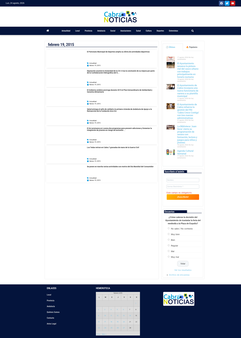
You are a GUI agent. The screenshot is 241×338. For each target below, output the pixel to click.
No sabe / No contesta (182, 228)
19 (117, 322)
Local (77, 31)
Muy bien (175, 234)
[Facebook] (221, 3)
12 (117, 315)
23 (99, 328)
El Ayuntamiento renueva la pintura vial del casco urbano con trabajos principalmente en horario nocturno (187, 70)
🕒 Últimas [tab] (170, 47)
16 (99, 322)
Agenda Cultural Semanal (185, 152)
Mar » (104, 334)
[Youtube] (232, 3)
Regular (174, 245)
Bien (173, 240)
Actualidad (66, 31)
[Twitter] (227, 3)
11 (111, 315)
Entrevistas (173, 31)
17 (105, 322)
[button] (193, 31)
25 (111, 328)
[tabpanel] (183, 108)
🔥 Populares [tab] (191, 47)
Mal (172, 251)
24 (105, 328)
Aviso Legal (51, 324)
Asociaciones (125, 31)
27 (124, 328)
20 (124, 322)
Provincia (88, 31)
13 (124, 315)
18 (111, 322)
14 (130, 315)
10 (105, 315)
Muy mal (175, 257)
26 (118, 328)
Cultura (149, 31)
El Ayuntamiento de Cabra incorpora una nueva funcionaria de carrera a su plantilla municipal (187, 90)
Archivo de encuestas (179, 275)
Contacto (50, 318)
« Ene (98, 334)
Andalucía (101, 31)
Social (112, 31)
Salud (138, 31)
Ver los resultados (182, 270)
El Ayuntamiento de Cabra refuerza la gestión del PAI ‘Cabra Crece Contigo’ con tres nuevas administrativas (188, 111)
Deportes (160, 31)
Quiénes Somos (53, 312)
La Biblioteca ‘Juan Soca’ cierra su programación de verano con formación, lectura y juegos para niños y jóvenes (187, 134)
